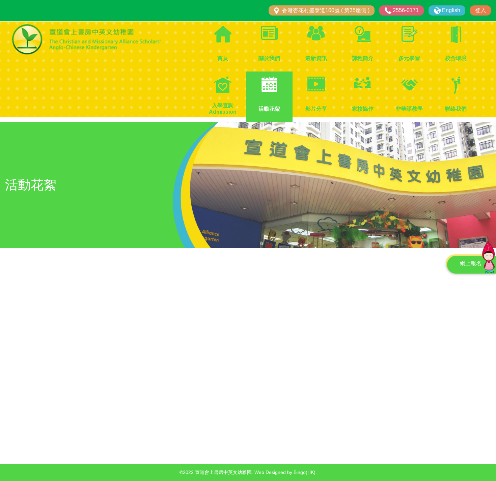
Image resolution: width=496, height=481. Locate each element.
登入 (480, 10)
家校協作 (363, 109)
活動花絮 (269, 109)
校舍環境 (456, 58)
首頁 (222, 58)
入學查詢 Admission (223, 109)
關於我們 (269, 58)
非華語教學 (409, 109)
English (451, 10)
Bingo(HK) (304, 472)
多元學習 (409, 58)
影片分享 (316, 109)
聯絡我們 (456, 109)
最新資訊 (316, 58)
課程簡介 (363, 58)
